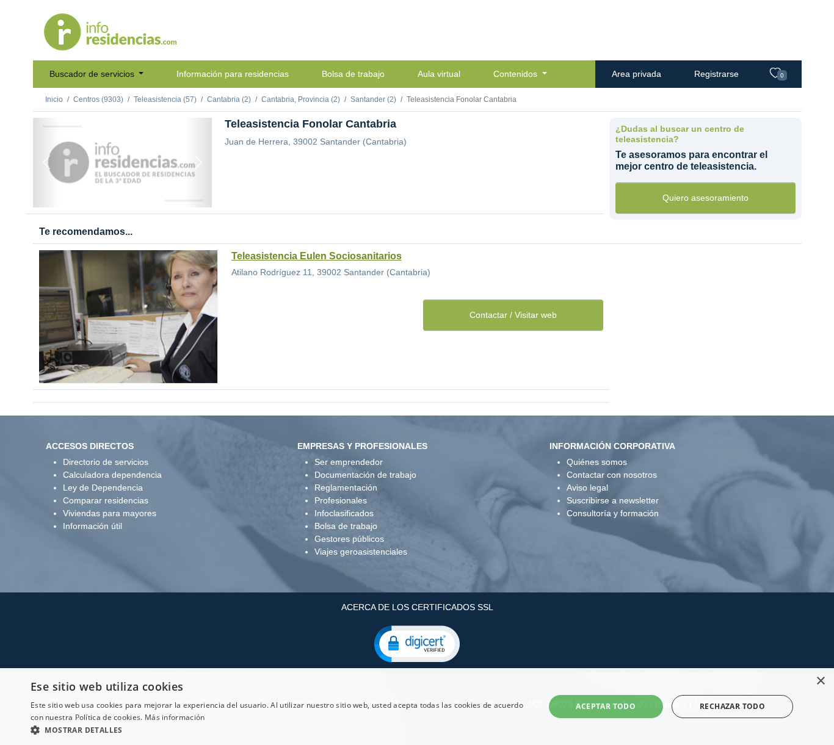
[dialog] (417, 706)
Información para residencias (232, 74)
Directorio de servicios (105, 462)
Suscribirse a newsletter (613, 500)
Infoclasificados (344, 513)
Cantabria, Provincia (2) (300, 99)
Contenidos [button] (516, 74)
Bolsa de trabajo (353, 74)
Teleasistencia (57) (165, 99)
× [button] (820, 681)
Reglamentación (345, 487)
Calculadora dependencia (112, 475)
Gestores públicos (349, 539)
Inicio (54, 99)
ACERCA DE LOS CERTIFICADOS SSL (417, 607)
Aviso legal (587, 487)
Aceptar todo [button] (606, 706)
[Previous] (46, 162)
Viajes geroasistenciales (360, 551)
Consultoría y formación (613, 513)
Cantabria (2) (229, 99)
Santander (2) (373, 99)
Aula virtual (439, 74)
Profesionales (340, 500)
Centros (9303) (98, 99)
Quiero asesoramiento (705, 198)
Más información (175, 717)
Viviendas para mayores (109, 513)
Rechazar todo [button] (732, 706)
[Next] (198, 162)
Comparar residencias (105, 500)
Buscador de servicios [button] (93, 74)
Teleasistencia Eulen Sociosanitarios (316, 256)
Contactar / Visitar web (513, 315)
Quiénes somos (597, 462)
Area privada (636, 74)
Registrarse (716, 74)
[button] (417, 643)
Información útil (92, 526)
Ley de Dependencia (103, 487)
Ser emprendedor (348, 462)
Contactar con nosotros (612, 475)
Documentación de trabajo (365, 475)
